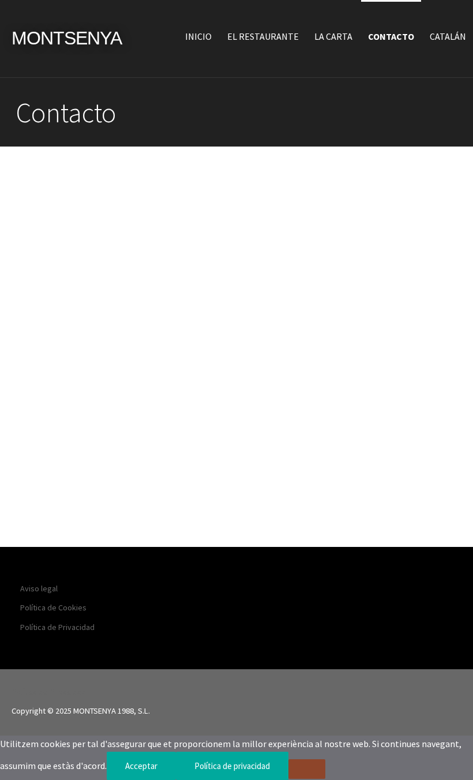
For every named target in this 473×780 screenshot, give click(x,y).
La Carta (333, 36)
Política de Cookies (53, 607)
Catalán (448, 36)
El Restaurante (263, 36)
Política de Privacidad (57, 627)
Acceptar (141, 765)
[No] (306, 769)
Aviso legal (39, 588)
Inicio (198, 36)
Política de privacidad (232, 765)
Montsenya (67, 38)
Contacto (391, 36)
